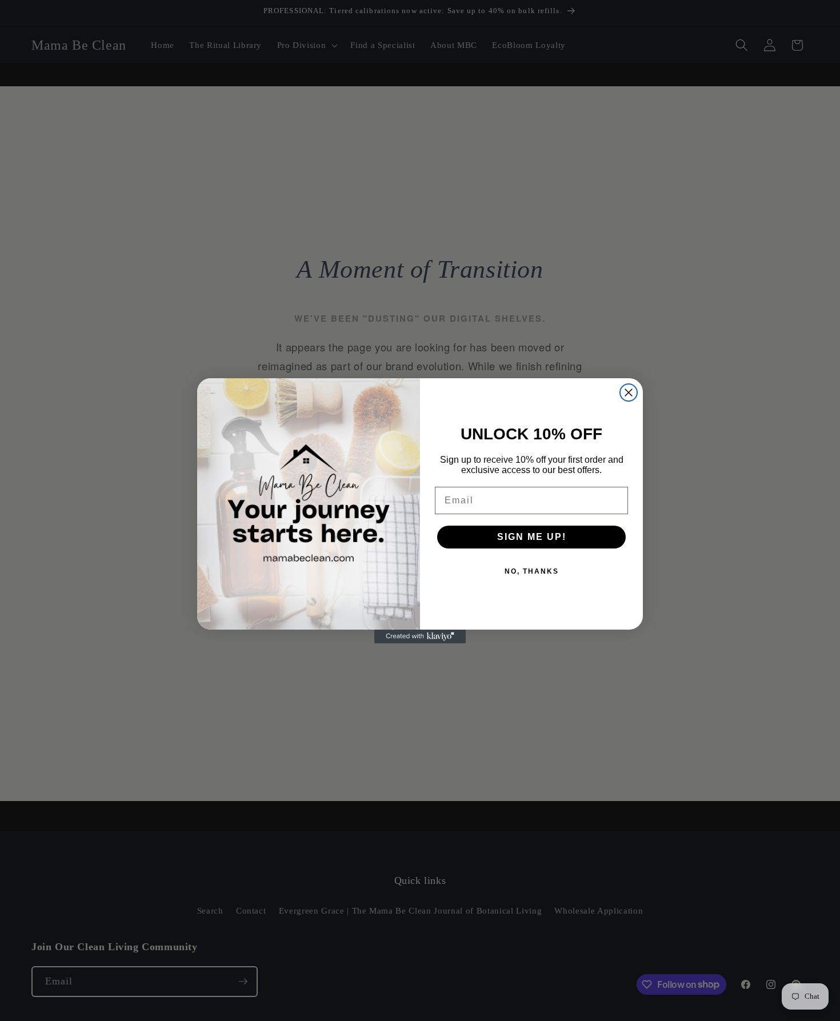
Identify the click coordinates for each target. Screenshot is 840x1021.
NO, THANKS (532, 571)
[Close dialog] (628, 392)
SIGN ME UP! (531, 537)
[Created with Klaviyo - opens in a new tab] (420, 636)
